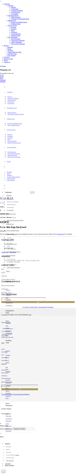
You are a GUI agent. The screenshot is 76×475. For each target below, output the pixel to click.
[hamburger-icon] (32, 192)
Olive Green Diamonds (13, 267)
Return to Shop (19, 429)
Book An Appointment (7, 285)
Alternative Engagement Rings (15, 220)
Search (8, 271)
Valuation (8, 452)
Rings (8, 246)
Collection (9, 195)
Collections (8, 192)
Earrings (9, 238)
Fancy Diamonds (10, 255)
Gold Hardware (11, 204)
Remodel (8, 446)
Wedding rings (10, 224)
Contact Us (4, 289)
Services (7, 443)
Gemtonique (10, 207)
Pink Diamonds (11, 259)
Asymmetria (10, 210)
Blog (2, 269)
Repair (8, 449)
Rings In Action (9, 465)
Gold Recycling (10, 458)
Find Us (3, 292)
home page (60, 234)
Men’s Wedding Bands (13, 230)
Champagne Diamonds (13, 262)
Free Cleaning (10, 460)
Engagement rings (11, 214)
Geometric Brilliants (12, 202)
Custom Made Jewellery (12, 455)
